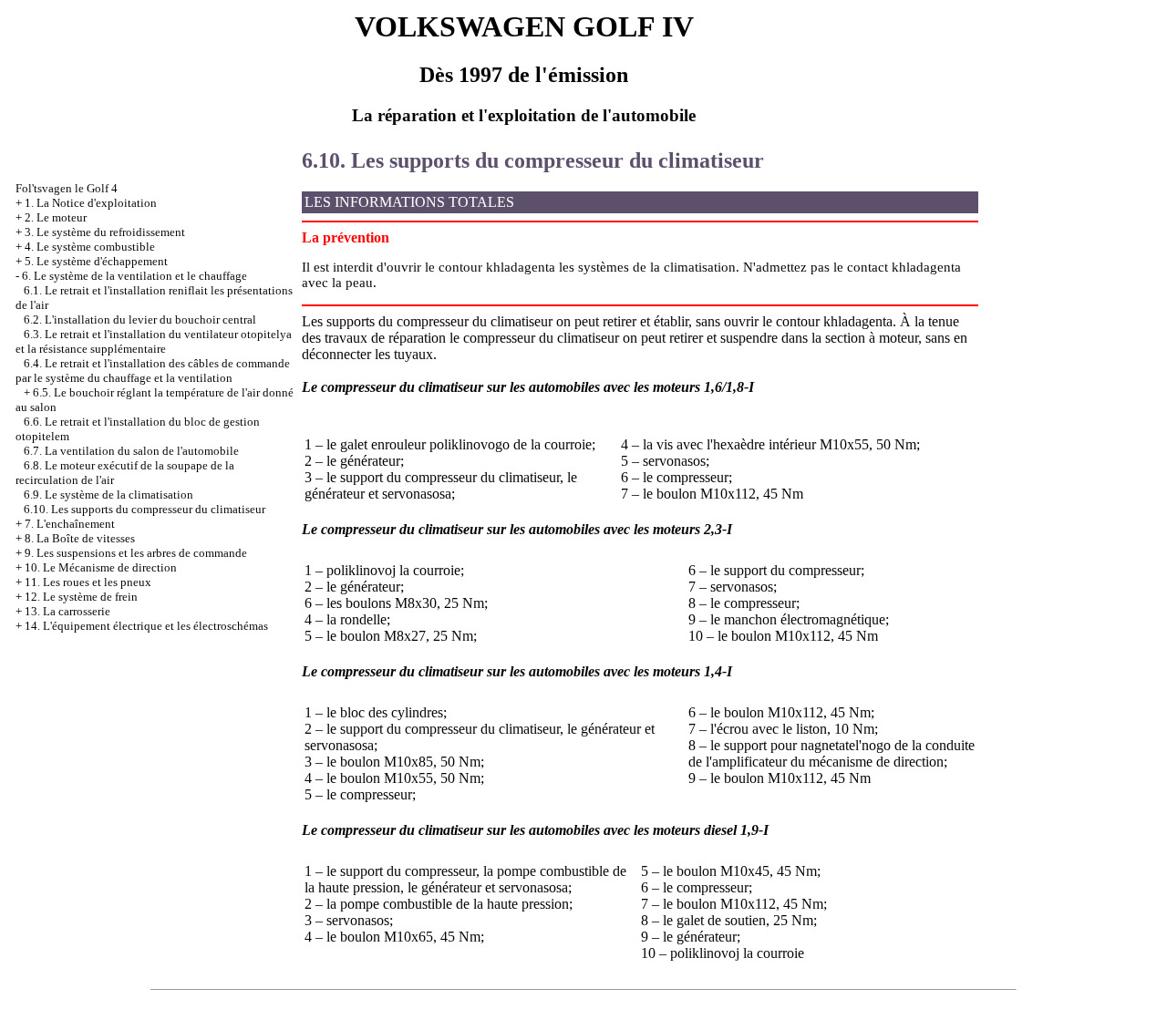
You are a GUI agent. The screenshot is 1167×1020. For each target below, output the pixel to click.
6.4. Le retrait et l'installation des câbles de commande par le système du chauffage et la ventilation (152, 370)
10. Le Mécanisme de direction (101, 567)
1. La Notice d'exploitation (91, 203)
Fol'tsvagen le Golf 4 (66, 188)
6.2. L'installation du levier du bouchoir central (140, 319)
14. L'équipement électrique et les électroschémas (146, 626)
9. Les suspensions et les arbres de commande (136, 553)
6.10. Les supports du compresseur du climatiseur (144, 509)
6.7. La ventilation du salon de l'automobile (131, 451)
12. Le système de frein (81, 596)
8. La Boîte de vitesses (80, 538)
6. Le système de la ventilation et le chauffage (134, 276)
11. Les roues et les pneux (88, 582)
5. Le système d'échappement (96, 261)
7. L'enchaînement (70, 524)
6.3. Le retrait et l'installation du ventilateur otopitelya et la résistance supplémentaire (153, 341)
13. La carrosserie (67, 611)
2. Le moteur (56, 217)
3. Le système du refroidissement (105, 232)
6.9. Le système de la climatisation (108, 494)
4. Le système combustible (90, 246)
